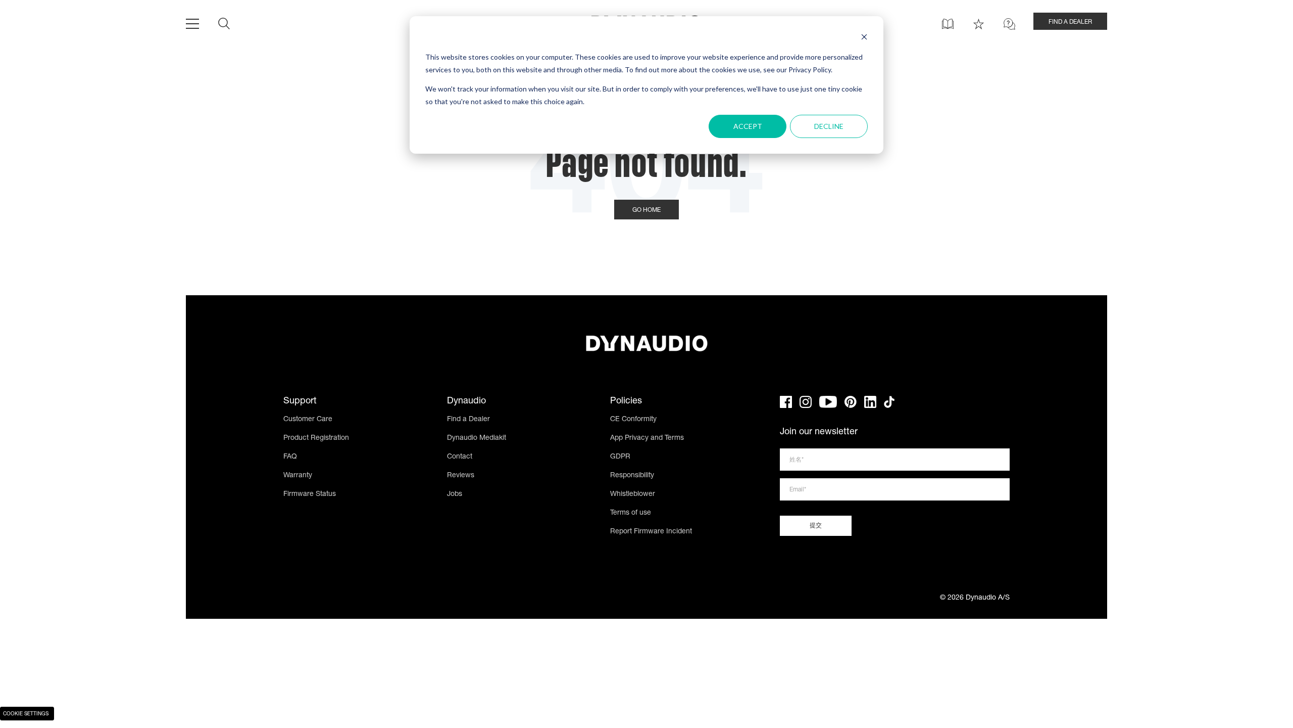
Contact (459, 457)
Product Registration (316, 438)
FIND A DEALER (1070, 22)
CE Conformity (633, 419)
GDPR (620, 457)
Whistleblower (632, 494)
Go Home (646, 210)
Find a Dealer (468, 419)
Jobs (454, 494)
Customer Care (307, 419)
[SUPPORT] (1009, 24)
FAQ (290, 457)
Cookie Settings (25, 714)
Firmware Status (309, 494)
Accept (747, 126)
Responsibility (632, 475)
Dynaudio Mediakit (476, 438)
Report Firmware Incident (651, 531)
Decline (828, 126)
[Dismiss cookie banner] (864, 38)
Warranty (297, 475)
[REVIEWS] (978, 24)
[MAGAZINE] (948, 24)
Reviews (460, 475)
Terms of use (630, 513)
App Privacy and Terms (647, 438)
